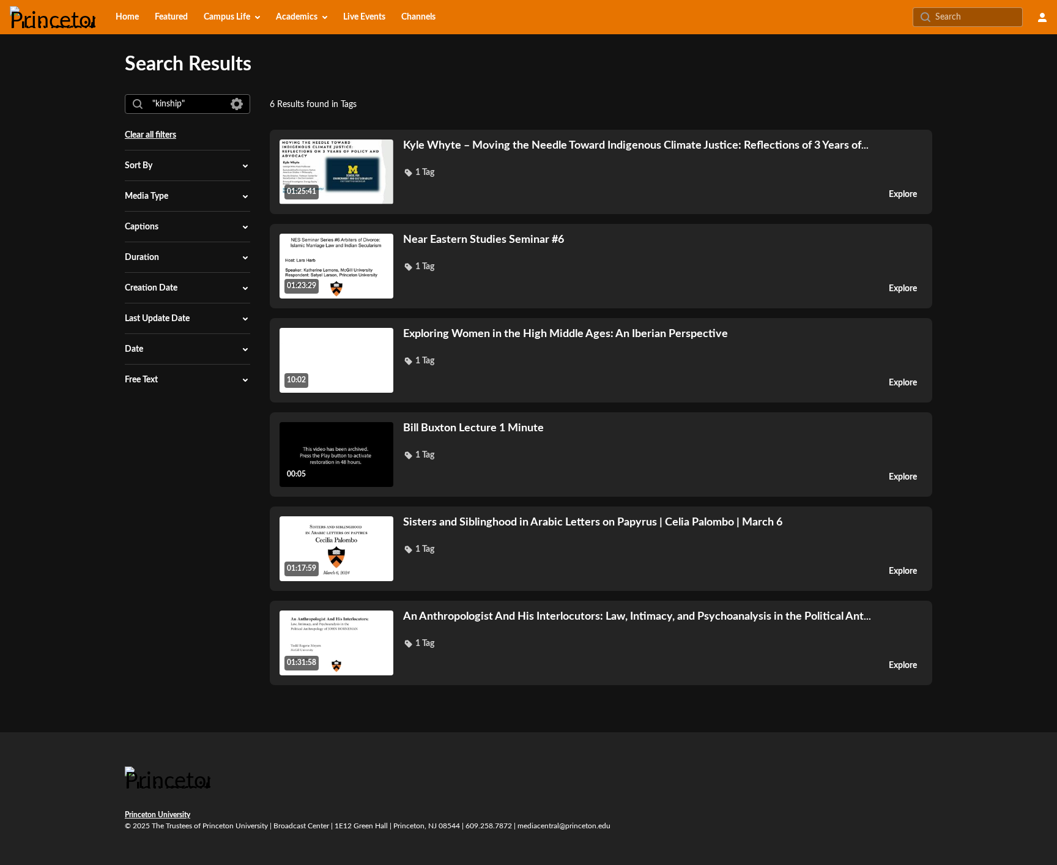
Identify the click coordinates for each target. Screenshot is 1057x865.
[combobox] (187, 104)
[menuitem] (127, 17)
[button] (418, 172)
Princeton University (157, 815)
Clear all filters (150, 135)
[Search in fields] (237, 104)
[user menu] (1042, 17)
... (636, 145)
